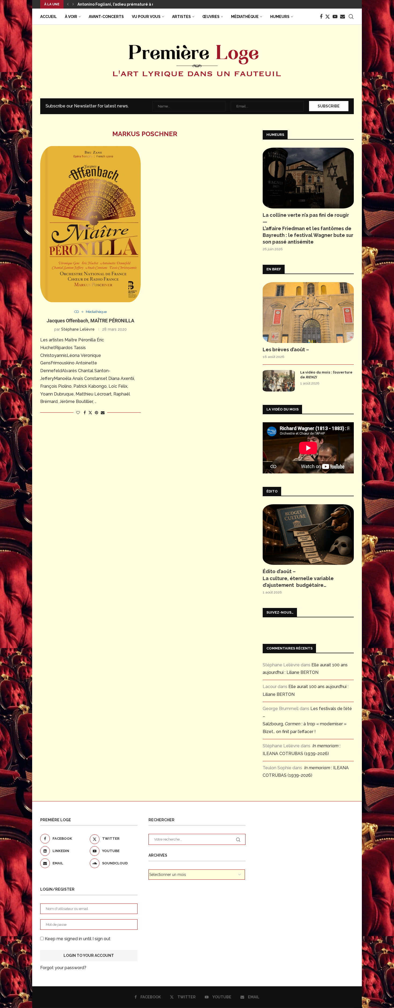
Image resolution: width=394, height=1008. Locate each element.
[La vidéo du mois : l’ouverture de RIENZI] (279, 380)
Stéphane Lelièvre (78, 329)
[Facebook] (321, 16)
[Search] (351, 16)
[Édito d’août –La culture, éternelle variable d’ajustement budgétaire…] (308, 534)
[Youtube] (335, 16)
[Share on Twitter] (90, 412)
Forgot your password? (63, 967)
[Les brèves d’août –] (308, 312)
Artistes (181, 16)
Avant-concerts (106, 16)
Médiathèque (245, 16)
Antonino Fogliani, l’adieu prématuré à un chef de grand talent (137, 4)
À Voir (71, 16)
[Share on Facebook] (85, 412)
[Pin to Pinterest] (96, 412)
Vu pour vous (146, 16)
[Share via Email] (103, 412)
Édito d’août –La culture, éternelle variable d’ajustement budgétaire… (298, 578)
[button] (68, 4)
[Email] (342, 16)
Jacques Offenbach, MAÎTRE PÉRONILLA (90, 320)
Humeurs (279, 16)
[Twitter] (327, 16)
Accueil (48, 16)
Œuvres (211, 16)
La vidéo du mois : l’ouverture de (326, 374)
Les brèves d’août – (286, 349)
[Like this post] (78, 412)
